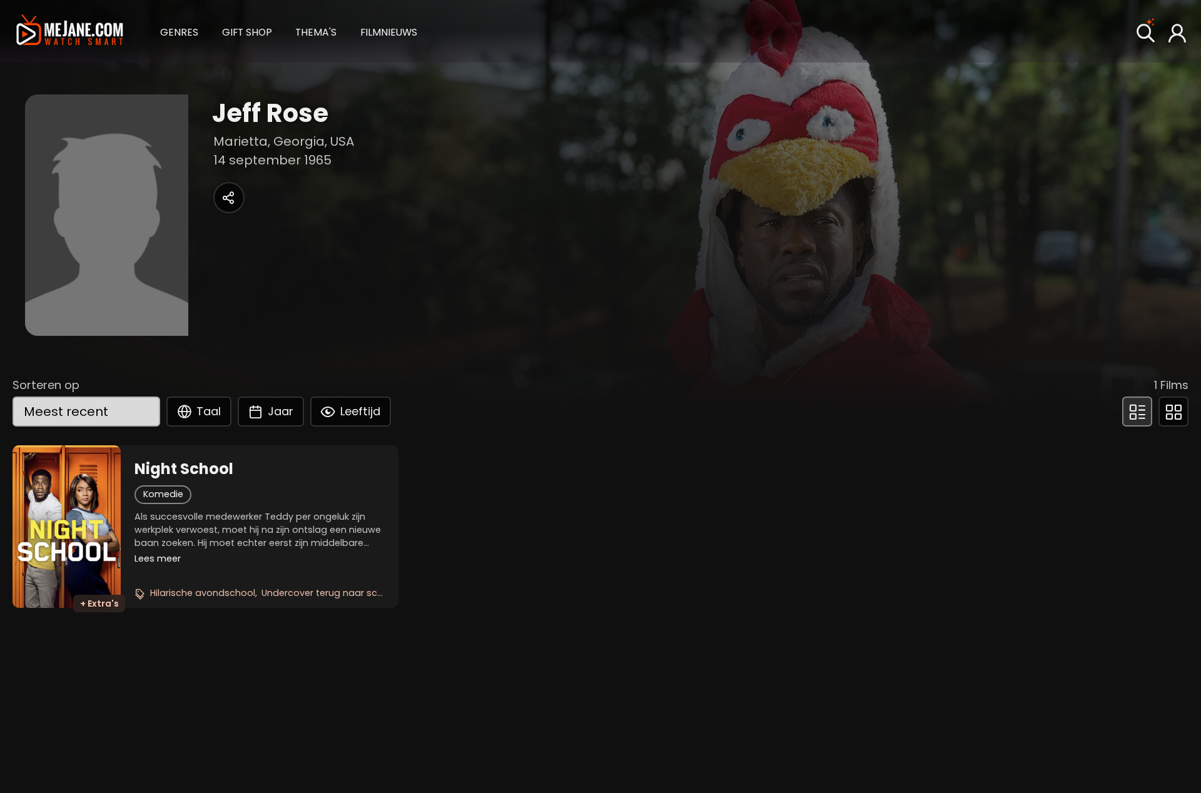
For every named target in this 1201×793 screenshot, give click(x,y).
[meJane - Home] (69, 31)
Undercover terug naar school (329, 593)
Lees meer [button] (157, 558)
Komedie (163, 494)
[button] (179, 31)
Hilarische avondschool (202, 593)
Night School (183, 469)
